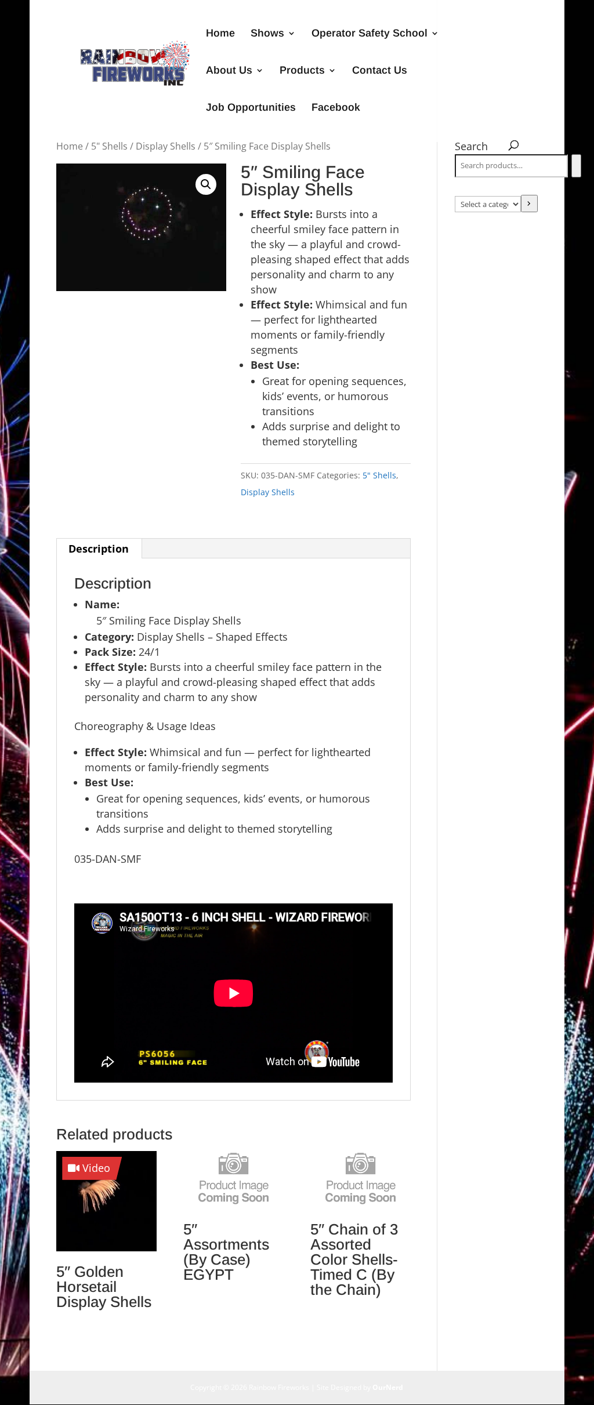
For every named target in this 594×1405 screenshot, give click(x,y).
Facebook (336, 108)
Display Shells (165, 146)
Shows (267, 34)
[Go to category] (529, 203)
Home (220, 34)
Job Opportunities (251, 108)
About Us (229, 71)
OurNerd (387, 1387)
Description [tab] (98, 549)
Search (471, 146)
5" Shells (109, 146)
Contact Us (379, 71)
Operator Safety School (370, 34)
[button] (205, 184)
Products (302, 71)
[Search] (576, 165)
